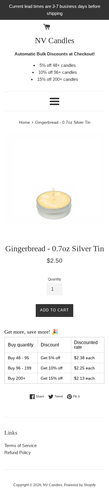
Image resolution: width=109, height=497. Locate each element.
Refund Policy (17, 452)
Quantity (54, 279)
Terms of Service (20, 445)
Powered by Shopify (80, 485)
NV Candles (54, 40)
